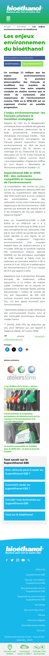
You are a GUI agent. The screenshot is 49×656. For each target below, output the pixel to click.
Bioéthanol (12, 64)
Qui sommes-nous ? (34, 610)
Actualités (21, 26)
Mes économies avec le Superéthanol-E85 (33, 590)
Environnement (32, 64)
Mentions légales (36, 620)
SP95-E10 (40, 569)
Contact (41, 630)
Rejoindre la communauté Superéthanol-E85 (31, 598)
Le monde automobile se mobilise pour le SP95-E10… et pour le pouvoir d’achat (21, 449)
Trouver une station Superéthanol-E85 (35, 581)
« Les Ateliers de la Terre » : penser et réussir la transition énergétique (21, 387)
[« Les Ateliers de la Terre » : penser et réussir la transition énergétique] (22, 371)
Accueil (7, 26)
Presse (41, 615)
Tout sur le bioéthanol (19, 514)
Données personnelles (33, 625)
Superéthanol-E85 (35, 574)
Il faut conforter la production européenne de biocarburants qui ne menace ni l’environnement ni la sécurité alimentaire (22, 417)
